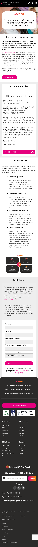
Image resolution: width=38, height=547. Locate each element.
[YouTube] (23, 488)
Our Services (6, 422)
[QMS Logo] (10, 3)
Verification (5, 430)
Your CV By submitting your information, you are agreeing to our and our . (19, 363)
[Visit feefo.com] (26, 413)
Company (22, 442)
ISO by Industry (6, 442)
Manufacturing (6, 450)
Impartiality (5, 533)
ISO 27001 (22, 428)
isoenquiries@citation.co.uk (24, 393)
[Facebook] (15, 488)
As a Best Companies (8, 52)
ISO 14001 (22, 430)
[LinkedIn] (19, 488)
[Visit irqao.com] (6, 413)
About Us (21, 448)
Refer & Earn (5, 433)
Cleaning (4, 448)
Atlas (3, 435)
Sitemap (4, 523)
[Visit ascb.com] (13, 413)
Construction (5, 445)
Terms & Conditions (21, 371)
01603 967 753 (30, 501)
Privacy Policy (19, 373)
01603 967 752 (28, 389)
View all (21, 435)
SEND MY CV (9, 77)
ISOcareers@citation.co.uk (12, 300)
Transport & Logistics (8, 453)
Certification (5, 425)
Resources (22, 445)
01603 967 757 (17, 497)
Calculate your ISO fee (19, 405)
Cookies (4, 539)
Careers (21, 450)
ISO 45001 (22, 433)
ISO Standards (23, 422)
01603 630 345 (15, 493)
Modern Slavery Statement (9, 542)
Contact (21, 453)
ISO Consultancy (6, 428)
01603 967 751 (27, 386)
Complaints (5, 536)
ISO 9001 (21, 425)
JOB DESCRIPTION (11, 152)
